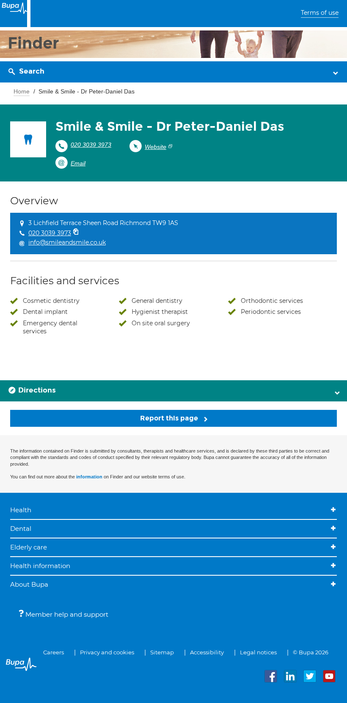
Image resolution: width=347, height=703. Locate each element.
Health (20, 510)
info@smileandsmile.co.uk (67, 242)
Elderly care (28, 547)
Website (155, 146)
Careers (53, 652)
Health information (40, 566)
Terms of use (320, 12)
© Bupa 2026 (310, 652)
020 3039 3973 (91, 144)
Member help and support (66, 614)
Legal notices (258, 652)
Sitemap (162, 652)
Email (78, 163)
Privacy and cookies (107, 652)
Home (22, 91)
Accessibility (207, 652)
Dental (20, 529)
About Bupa (29, 584)
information (89, 476)
